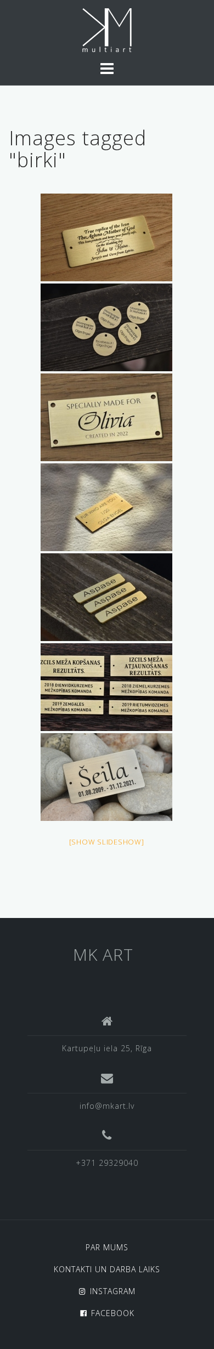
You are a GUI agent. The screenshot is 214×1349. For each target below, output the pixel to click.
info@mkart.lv (107, 1106)
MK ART (103, 954)
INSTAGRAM (113, 1291)
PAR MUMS (107, 1247)
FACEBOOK (112, 1313)
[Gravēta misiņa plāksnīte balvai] (106, 687)
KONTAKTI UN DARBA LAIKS (107, 1269)
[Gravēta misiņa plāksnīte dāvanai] (106, 237)
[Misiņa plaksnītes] (106, 327)
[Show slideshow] (106, 842)
